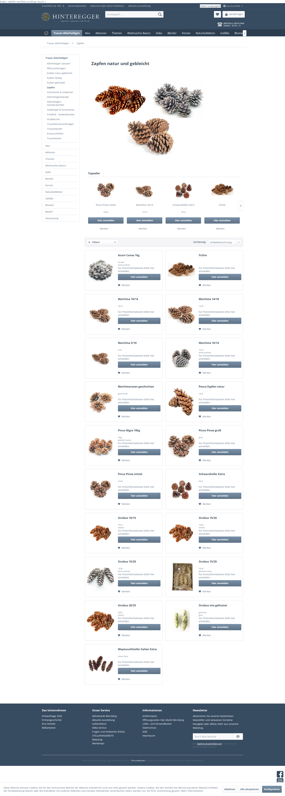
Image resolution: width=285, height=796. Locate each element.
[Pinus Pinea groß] (181, 445)
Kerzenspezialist (77, 5)
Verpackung (51, 218)
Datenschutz (149, 727)
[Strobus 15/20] (181, 533)
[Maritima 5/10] (101, 358)
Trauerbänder (55, 128)
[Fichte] (222, 190)
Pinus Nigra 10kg (129, 430)
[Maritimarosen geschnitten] (101, 402)
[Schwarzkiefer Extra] (183, 190)
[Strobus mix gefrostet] (181, 620)
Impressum (148, 735)
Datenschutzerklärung (209, 743)
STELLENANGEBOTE (103, 735)
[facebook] (280, 774)
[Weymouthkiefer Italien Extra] (101, 664)
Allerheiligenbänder (58, 97)
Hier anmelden (105, 220)
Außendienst (99, 723)
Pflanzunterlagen (56, 68)
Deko (48, 172)
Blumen (49, 205)
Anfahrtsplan (149, 716)
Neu (47, 145)
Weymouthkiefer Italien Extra (137, 649)
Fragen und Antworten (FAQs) (108, 731)
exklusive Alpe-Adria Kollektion (107, 5)
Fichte (222, 204)
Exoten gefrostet (56, 82)
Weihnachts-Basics (55, 165)
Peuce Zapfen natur (211, 386)
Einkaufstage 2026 (52, 716)
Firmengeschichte (52, 720)
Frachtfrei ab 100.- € (53, 5)
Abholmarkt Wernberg (104, 716)
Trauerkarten (54, 138)
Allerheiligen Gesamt (58, 63)
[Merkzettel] (217, 14)
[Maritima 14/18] (181, 314)
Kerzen (49, 185)
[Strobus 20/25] (101, 620)
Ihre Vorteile (48, 723)
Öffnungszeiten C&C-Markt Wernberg (163, 720)
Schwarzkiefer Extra (183, 204)
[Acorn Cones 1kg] (101, 270)
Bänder (49, 178)
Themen (49, 158)
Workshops (98, 743)
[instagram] (280, 781)
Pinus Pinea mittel (106, 204)
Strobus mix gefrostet (213, 605)
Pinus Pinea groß (210, 430)
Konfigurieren (272, 789)
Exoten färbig (54, 77)
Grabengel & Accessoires (60, 109)
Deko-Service (99, 727)
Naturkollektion (53, 191)
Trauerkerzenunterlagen (60, 124)
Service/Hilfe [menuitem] (233, 6)
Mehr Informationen (192, 790)
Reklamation (49, 727)
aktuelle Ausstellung (139, 5)
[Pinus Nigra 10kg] (101, 445)
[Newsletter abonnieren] (238, 736)
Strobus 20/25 (127, 605)
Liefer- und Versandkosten (157, 723)
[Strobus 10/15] (101, 533)
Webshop (97, 739)
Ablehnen (229, 789)
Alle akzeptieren (249, 789)
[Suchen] (160, 14)
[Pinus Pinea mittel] (106, 190)
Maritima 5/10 (127, 343)
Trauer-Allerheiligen (56, 57)
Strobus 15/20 (208, 518)
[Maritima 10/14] (144, 190)
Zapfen (51, 87)
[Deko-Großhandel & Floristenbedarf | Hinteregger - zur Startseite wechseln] (65, 15)
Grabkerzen (53, 119)
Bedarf (49, 211)
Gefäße (49, 198)
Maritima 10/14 (144, 204)
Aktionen (50, 152)
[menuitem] (53, 5)
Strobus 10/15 (127, 518)
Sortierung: (199, 242)
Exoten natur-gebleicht (59, 73)
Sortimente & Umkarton (60, 92)
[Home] (46, 33)
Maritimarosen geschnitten (136, 386)
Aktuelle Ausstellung (103, 720)
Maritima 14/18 (209, 299)
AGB (144, 731)
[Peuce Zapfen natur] (181, 402)
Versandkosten (138, 760)
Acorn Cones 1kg (129, 255)
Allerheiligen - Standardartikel (55, 103)
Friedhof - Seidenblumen (61, 114)
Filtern (96, 242)
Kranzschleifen (55, 133)
